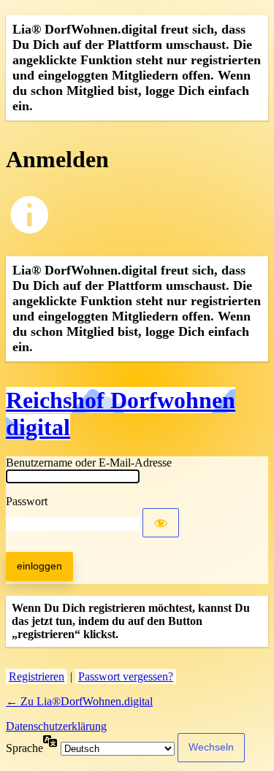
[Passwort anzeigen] (160, 522)
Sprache (24, 748)
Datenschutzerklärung (56, 726)
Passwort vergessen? (125, 676)
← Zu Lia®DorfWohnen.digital (79, 701)
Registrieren (36, 676)
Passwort (26, 501)
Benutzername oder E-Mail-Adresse (89, 462)
